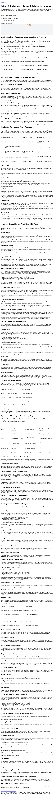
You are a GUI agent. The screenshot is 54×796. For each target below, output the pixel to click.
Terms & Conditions (11, 791)
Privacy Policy (4, 791)
